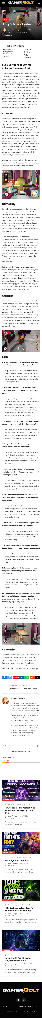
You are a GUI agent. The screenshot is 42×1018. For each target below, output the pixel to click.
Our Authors (33, 1007)
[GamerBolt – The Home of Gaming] (21, 3)
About (12, 1007)
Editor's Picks (8, 800)
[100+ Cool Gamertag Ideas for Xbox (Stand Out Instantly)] (21, 890)
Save (17, 677)
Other (6, 19)
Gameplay (27, 49)
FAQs (26, 55)
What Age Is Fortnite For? (17, 860)
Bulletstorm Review (30, 689)
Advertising (21, 1007)
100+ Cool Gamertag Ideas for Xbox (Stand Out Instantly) (19, 909)
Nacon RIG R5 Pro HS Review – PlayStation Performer (19, 959)
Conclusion (28, 58)
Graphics (27, 52)
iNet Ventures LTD (29, 1012)
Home (5, 1007)
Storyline (6, 56)
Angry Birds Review (12, 689)
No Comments (28, 33)
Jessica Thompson (15, 30)
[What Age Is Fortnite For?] (21, 843)
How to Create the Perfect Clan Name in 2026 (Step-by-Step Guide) (20, 810)
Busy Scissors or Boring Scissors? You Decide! (9, 51)
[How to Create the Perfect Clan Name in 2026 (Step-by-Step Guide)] (21, 790)
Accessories (8, 950)
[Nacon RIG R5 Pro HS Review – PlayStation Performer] (21, 940)
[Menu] (3, 3)
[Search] (39, 3)
